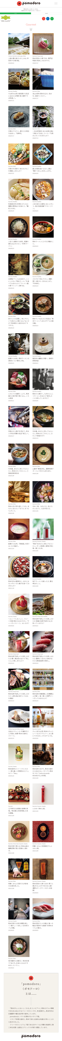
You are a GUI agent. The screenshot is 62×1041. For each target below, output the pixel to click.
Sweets (39, 356)
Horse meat (40, 56)
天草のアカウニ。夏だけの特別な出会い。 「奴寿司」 (18, 132)
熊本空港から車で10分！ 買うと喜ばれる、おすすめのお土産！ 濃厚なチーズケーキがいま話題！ (43, 886)
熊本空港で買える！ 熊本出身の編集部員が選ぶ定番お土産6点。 (18, 848)
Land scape (20, 56)
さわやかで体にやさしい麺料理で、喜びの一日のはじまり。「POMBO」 (43, 281)
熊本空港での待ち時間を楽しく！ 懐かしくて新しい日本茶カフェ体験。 (18, 925)
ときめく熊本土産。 (39, 808)
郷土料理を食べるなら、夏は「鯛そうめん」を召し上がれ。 (42, 170)
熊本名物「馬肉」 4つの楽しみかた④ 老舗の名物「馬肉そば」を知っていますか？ (43, 621)
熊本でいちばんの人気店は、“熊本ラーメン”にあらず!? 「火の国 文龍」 (43, 321)
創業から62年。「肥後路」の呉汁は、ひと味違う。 (18, 545)
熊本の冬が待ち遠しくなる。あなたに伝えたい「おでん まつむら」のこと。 (18, 508)
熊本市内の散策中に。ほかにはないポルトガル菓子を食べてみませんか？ (18, 583)
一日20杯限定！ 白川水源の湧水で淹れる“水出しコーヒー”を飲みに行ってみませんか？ (43, 133)
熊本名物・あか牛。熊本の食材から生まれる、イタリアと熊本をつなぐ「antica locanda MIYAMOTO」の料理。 (43, 772)
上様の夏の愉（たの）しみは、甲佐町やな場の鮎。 (18, 59)
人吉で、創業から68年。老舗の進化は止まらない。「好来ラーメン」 (18, 243)
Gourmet (14, 56)
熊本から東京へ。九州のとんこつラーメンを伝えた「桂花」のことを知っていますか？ (43, 396)
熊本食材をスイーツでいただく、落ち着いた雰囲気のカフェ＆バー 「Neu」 (18, 771)
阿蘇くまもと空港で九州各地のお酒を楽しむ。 (18, 884)
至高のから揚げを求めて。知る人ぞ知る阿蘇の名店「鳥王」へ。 (18, 432)
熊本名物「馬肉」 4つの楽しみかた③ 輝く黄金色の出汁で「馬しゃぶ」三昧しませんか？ (18, 658)
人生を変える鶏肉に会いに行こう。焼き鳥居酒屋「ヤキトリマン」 (43, 206)
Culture (15, 13)
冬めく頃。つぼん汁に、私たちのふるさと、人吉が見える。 (43, 507)
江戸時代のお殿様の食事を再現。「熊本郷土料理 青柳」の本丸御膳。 (18, 810)
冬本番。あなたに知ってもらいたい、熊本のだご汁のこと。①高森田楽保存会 (18, 471)
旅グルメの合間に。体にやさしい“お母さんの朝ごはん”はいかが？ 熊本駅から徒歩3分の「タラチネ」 (18, 322)
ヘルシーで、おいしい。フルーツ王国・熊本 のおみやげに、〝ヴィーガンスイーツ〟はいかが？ (18, 621)
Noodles (15, 91)
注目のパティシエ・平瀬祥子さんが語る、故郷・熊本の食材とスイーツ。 (18, 733)
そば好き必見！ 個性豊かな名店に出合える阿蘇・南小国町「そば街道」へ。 (18, 95)
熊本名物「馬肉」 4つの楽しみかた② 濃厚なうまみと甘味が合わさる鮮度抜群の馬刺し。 (43, 658)
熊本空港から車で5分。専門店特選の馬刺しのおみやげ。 (43, 59)
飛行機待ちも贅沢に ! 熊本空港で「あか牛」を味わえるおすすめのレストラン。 (18, 963)
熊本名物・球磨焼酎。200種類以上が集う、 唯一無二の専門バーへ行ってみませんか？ (43, 696)
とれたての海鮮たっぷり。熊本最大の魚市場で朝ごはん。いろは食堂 (18, 396)
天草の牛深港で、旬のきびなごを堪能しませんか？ (18, 170)
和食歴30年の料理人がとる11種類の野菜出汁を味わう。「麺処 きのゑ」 (18, 206)
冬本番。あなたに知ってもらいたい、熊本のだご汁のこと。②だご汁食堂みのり (43, 433)
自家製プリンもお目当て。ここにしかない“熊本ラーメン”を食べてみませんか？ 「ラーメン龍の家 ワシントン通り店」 (18, 282)
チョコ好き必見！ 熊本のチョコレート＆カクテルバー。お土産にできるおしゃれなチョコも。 (43, 733)
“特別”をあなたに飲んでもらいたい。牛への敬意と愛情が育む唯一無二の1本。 (43, 546)
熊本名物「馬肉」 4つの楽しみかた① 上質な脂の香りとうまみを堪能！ (18, 696)
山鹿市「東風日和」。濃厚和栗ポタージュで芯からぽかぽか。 (43, 470)
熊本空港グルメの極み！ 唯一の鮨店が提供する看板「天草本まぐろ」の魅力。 (43, 925)
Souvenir (46, 13)
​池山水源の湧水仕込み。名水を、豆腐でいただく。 (42, 94)
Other (24, 56)
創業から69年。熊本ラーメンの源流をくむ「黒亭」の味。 (18, 359)
